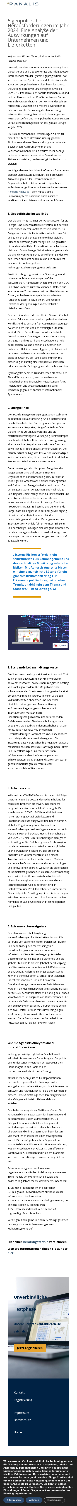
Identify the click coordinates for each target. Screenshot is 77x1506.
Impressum (21, 1413)
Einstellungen (54, 1500)
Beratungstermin (35, 1242)
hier (10, 1253)
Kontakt (19, 1392)
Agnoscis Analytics (18, 191)
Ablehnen (34, 1500)
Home (18, 1432)
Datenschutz (22, 1420)
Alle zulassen (14, 1500)
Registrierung (23, 1400)
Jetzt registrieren (30, 1348)
